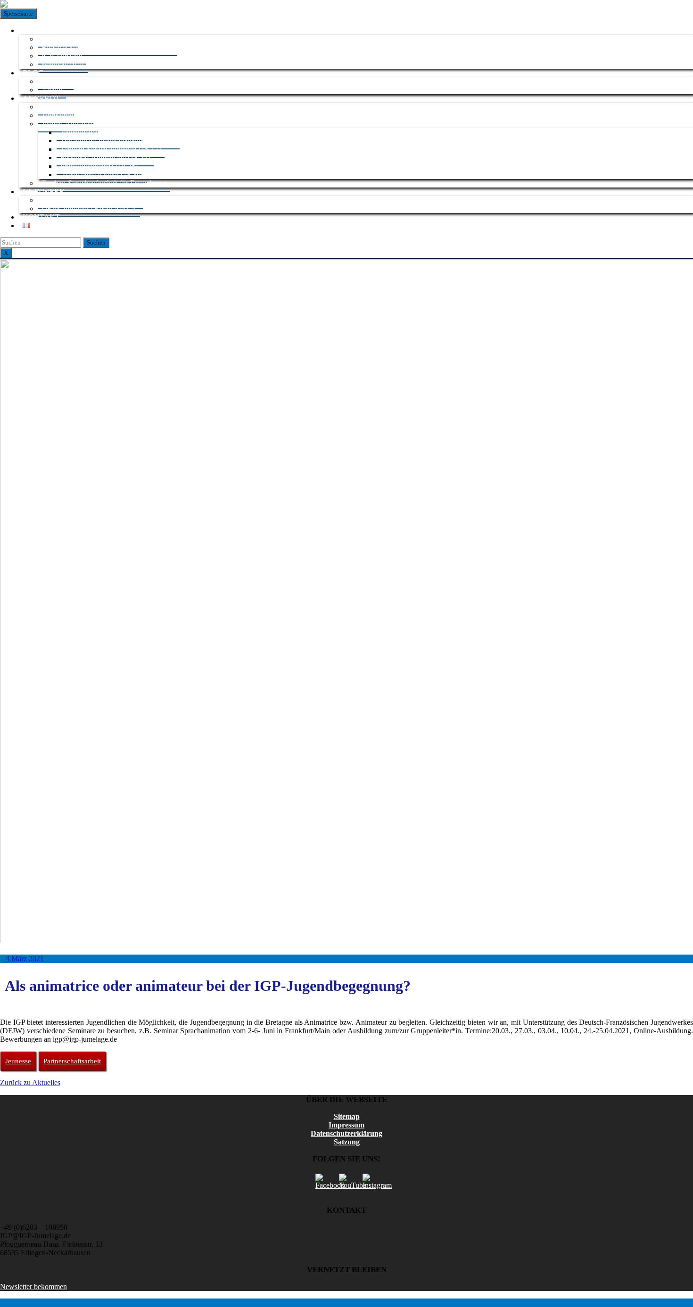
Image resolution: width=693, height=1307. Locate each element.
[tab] (96, 242)
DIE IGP (36, 30)
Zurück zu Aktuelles (30, 1082)
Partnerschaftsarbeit (72, 1061)
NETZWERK (44, 192)
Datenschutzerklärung (346, 1133)
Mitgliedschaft (62, 64)
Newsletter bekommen (33, 1286)
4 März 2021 (25, 959)
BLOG (33, 73)
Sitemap (347, 1116)
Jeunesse (18, 1061)
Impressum (346, 1125)
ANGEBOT (41, 98)
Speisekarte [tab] (18, 13)
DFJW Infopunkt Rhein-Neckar (88, 208)
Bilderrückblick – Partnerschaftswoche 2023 (107, 47)
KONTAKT (41, 217)
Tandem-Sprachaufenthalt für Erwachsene (103, 183)
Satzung (347, 1142)
